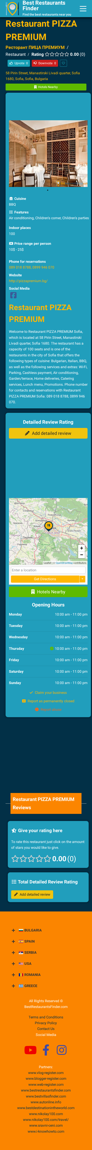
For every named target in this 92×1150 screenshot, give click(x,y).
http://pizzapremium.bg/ (28, 281)
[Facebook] (13, 297)
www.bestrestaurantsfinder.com (46, 1090)
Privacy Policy (46, 1023)
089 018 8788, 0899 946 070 (31, 267)
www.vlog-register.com (46, 1073)
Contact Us (45, 1029)
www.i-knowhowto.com (46, 1131)
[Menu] (83, 8)
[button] (48, 531)
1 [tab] (47, 190)
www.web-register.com (46, 1084)
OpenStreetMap (64, 562)
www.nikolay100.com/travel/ (46, 1120)
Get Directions (45, 579)
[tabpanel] (48, 153)
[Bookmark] (63, 63)
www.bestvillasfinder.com (46, 1096)
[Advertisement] (48, 107)
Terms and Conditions (46, 1017)
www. (46, 1102)
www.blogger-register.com (46, 1078)
